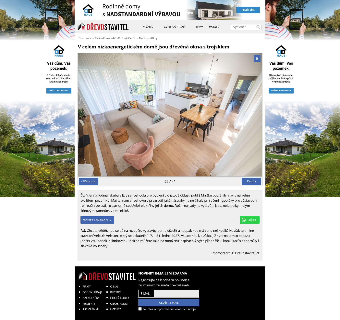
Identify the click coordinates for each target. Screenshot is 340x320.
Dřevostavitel (85, 38)
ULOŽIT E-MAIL (168, 302)
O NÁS (114, 286)
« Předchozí (88, 181)
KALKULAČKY (91, 298)
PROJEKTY (89, 303)
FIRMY (87, 286)
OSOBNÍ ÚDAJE (93, 292)
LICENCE (115, 309)
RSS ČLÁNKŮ (91, 309)
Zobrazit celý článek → (97, 220)
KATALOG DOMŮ (174, 27)
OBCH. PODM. (119, 303)
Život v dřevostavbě (105, 38)
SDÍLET (252, 220)
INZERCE (115, 292)
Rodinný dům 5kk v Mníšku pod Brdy (137, 38)
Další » (251, 181)
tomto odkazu (239, 235)
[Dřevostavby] (103, 26)
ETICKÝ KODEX (119, 298)
